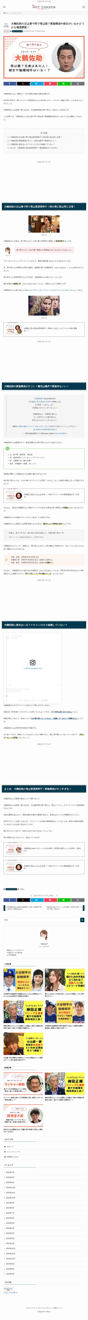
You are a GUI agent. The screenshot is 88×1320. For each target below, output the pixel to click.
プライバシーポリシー (45, 1308)
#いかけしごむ (42, 426)
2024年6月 (10, 1218)
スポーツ (10, 1147)
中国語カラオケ (13, 1157)
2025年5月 (10, 1177)
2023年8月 (10, 1269)
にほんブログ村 (10, 1293)
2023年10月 (10, 1259)
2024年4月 (10, 1228)
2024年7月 (10, 1213)
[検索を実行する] (82, 920)
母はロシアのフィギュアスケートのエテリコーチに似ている (49, 290)
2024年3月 (10, 1233)
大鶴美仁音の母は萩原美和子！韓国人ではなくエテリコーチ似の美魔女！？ (50, 329)
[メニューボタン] (4, 7)
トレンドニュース (17, 31)
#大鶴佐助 (38, 398)
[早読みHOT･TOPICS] (44, 7)
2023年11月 (10, 1254)
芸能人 (22, 889)
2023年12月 (10, 1248)
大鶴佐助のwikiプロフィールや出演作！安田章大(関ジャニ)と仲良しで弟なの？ (52, 849)
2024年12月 (10, 1188)
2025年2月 (10, 1182)
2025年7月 (10, 1172)
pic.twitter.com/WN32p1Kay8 (44, 429)
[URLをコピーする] (77, 83)
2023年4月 (10, 1274)
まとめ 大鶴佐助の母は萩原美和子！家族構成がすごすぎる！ (34, 148)
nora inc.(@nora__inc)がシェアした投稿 (32, 700)
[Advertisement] (44, 179)
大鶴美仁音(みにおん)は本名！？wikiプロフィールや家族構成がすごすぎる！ (51, 496)
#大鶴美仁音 (33, 402)
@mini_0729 (45, 402)
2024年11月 (10, 1193)
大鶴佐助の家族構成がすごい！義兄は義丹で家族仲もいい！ (33, 141)
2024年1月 (10, 1243)
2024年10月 (10, 1198)
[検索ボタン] (83, 7)
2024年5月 (10, 1223)
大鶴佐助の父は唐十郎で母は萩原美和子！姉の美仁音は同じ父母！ (36, 137)
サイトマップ (31, 1308)
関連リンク (57, 1308)
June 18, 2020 (59, 433)
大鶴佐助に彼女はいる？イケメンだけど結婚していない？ (32, 144)
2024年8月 (10, 1208)
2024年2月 (10, 1238)
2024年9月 (10, 1203)
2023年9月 (10, 1264)
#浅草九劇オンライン (26, 426)
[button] (10, 83)
